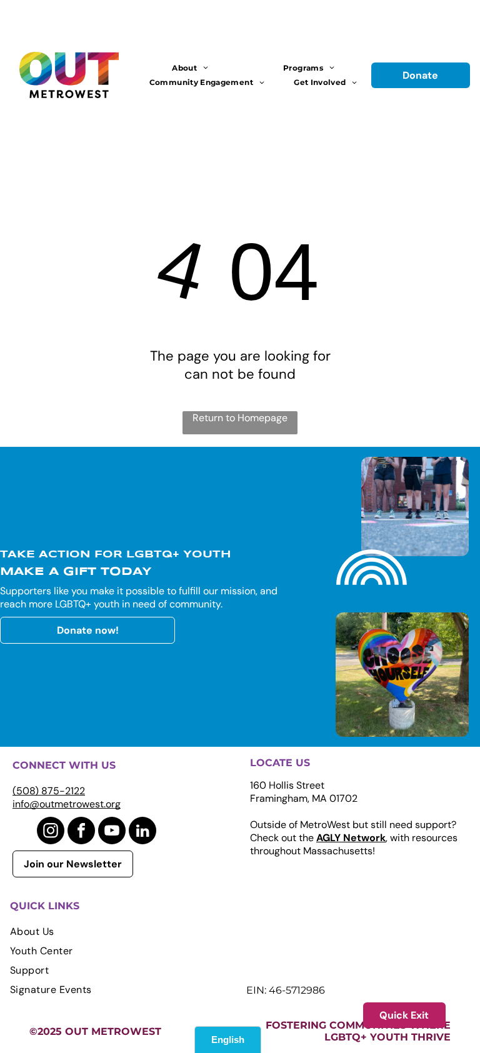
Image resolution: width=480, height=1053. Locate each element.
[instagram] (50, 832)
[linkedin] (142, 832)
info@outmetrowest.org (66, 804)
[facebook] (81, 832)
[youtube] (112, 832)
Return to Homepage (240, 417)
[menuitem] (190, 67)
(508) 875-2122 (48, 790)
